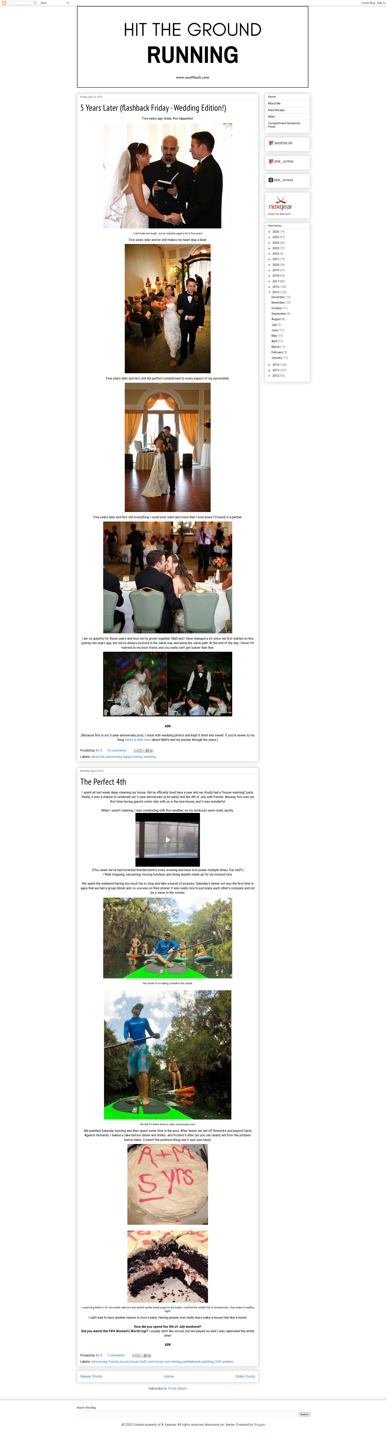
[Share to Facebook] (147, 751)
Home (169, 1376)
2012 (276, 375)
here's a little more (138, 740)
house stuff (138, 1362)
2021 (276, 259)
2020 (276, 264)
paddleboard (191, 1362)
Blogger (259, 1425)
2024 (276, 242)
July (274, 324)
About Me (274, 103)
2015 (276, 292)
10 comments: (117, 750)
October (277, 308)
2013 (276, 370)
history (137, 757)
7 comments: (116, 1355)
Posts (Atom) (177, 1388)
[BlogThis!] (140, 751)
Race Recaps (276, 110)
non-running (173, 1362)
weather (227, 1362)
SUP (218, 1362)
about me (97, 757)
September (279, 313)
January (277, 357)
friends (114, 1362)
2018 (276, 275)
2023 (276, 248)
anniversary (114, 757)
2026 (276, 231)
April (275, 341)
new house (155, 1362)
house (124, 1362)
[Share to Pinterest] (151, 751)
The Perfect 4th (103, 781)
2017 (276, 281)
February (277, 352)
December (278, 297)
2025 (276, 237)
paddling (208, 1362)
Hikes (271, 116)
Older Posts (245, 1376)
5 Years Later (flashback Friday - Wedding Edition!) (153, 107)
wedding (150, 757)
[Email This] (136, 751)
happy (127, 757)
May (275, 335)
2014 (276, 364)
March (276, 346)
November (278, 302)
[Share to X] (143, 751)
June (275, 330)
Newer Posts (91, 1376)
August (276, 319)
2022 (276, 253)
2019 (276, 270)
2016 (276, 286)
